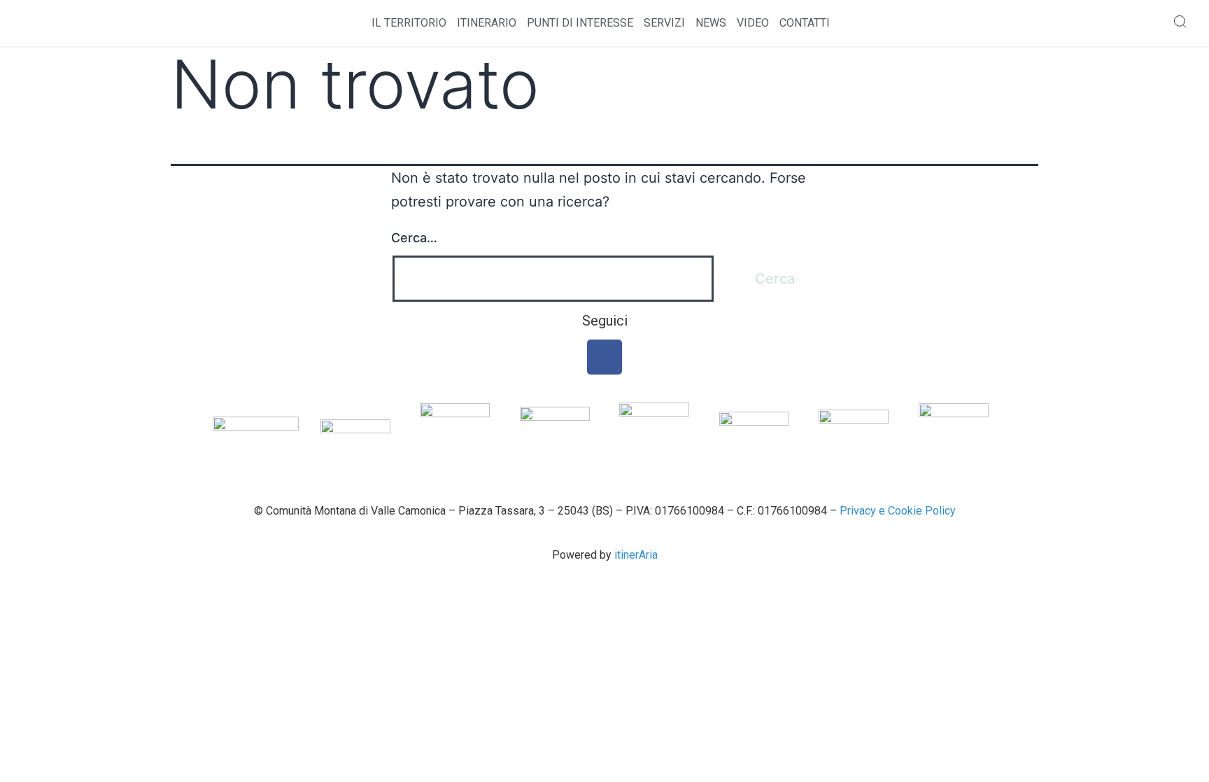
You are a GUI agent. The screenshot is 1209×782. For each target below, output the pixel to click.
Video (753, 22)
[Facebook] (604, 357)
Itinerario (486, 22)
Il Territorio (409, 22)
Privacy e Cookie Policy (898, 510)
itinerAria (636, 554)
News (710, 22)
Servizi (664, 22)
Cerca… (414, 237)
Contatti (804, 22)
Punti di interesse (580, 22)
